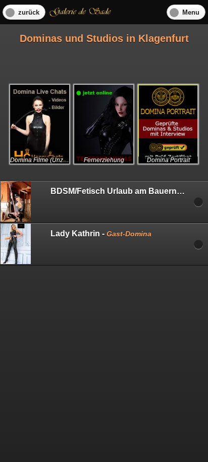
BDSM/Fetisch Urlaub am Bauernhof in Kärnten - (129, 191)
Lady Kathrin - (100, 233)
